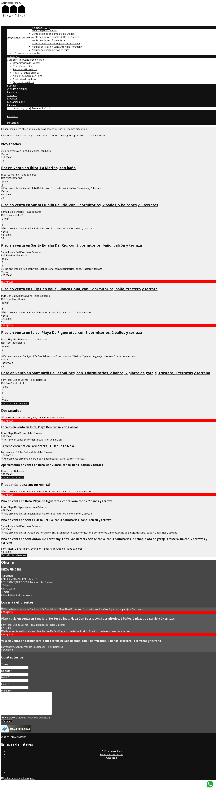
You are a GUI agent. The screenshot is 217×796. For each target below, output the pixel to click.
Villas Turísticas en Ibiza (26, 72)
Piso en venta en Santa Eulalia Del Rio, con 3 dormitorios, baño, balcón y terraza (71, 245)
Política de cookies (111, 751)
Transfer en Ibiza (22, 66)
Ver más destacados (12, 477)
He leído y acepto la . (27, 717)
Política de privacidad (38, 717)
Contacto (12, 95)
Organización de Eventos (26, 63)
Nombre (6, 670)
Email (5, 684)
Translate (56, 108)
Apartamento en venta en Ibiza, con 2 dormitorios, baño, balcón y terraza (52, 465)
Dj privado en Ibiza (23, 82)
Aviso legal (111, 757)
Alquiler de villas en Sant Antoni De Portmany (57, 46)
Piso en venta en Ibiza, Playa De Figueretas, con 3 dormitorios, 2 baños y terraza (71, 332)
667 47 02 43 (8, 59)
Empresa (12, 92)
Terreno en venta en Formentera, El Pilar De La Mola (37, 446)
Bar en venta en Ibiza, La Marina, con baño (38, 167)
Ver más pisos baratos (14, 555)
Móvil (5, 677)
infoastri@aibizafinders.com (16, 37)
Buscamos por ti (16, 101)
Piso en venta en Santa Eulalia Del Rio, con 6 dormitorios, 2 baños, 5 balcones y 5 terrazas (79, 204)
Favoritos (12, 98)
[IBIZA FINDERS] (13, 16)
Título (4, 664)
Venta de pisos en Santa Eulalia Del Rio (53, 33)
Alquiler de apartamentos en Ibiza (50, 50)
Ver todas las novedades (15, 403)
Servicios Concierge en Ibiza (28, 59)
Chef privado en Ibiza (24, 79)
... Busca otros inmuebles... (27, 53)
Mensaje (7, 690)
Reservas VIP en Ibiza (25, 69)
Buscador (12, 85)
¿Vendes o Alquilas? (17, 88)
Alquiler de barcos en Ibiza (27, 76)
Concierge (13, 56)
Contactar (6, 721)
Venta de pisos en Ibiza (44, 30)
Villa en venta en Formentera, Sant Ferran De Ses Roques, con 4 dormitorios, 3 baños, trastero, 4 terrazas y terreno (81, 641)
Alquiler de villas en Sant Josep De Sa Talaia (56, 43)
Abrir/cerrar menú (11, 2)
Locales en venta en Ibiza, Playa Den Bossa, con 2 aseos (39, 427)
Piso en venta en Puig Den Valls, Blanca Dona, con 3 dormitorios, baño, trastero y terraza (79, 288)
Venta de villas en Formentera (48, 40)
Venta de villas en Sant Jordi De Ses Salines (55, 37)
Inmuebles (38, 27)
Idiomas (12, 105)
